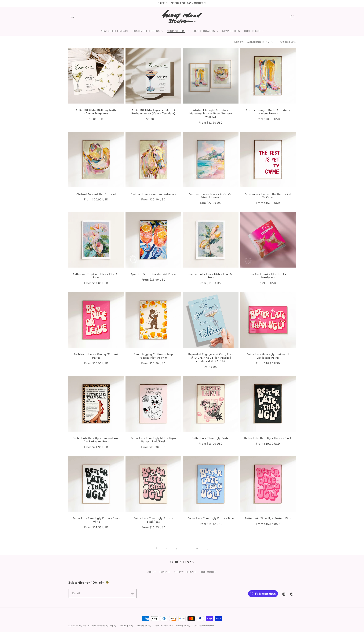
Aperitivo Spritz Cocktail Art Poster (153, 274)
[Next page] (207, 548)
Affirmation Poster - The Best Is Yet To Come (268, 196)
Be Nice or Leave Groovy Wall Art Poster (96, 356)
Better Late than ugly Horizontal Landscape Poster (267, 356)
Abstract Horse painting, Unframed (153, 194)
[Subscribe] (132, 593)
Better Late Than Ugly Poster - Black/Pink (153, 520)
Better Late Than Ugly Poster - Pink (268, 518)
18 (197, 548)
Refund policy (126, 625)
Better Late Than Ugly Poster (211, 438)
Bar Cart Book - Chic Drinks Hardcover (268, 276)
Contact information (204, 625)
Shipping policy (182, 625)
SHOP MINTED (208, 571)
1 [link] (156, 548)
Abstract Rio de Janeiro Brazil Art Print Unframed (210, 196)
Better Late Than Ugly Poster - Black (268, 438)
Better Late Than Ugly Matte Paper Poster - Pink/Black (153, 440)
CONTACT (165, 571)
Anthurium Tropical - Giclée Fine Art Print (96, 276)
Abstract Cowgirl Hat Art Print (96, 194)
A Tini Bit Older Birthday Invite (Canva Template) (96, 112)
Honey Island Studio (86, 625)
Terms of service (163, 625)
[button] (72, 16)
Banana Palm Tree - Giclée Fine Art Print (210, 276)
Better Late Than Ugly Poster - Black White (96, 520)
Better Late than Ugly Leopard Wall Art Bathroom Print (96, 440)
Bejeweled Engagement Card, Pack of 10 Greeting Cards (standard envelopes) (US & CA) (210, 358)
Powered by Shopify (106, 625)
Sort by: (238, 41)
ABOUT (151, 571)
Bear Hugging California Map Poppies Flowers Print (153, 356)
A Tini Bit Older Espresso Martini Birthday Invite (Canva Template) (153, 112)
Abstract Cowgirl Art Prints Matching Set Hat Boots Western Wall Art (210, 114)
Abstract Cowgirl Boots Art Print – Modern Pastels (268, 112)
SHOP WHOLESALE (185, 571)
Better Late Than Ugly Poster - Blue (210, 518)
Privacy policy (144, 625)
